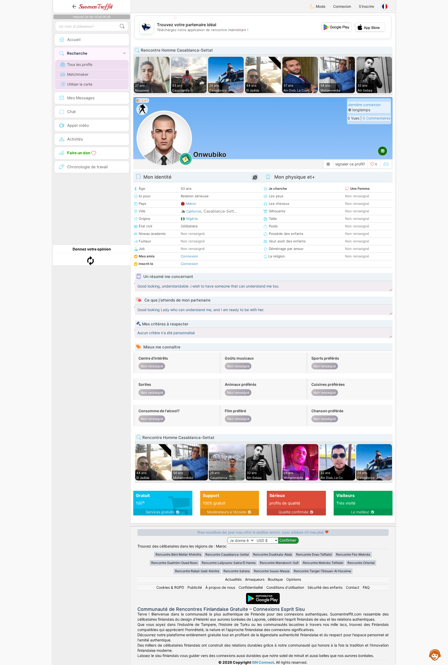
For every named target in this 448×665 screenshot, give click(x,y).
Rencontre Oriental (361, 563)
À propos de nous (220, 587)
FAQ (366, 587)
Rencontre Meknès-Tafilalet (323, 563)
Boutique (275, 579)
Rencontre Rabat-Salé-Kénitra (197, 571)
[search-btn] (122, 26)
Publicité (194, 587)
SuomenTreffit (94, 6)
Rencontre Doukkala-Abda (272, 554)
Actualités (233, 579)
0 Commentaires (376, 118)
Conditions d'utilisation (285, 587)
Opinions (293, 579)
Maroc (191, 203)
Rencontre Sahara (236, 571)
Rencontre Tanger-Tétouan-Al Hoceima (322, 571)
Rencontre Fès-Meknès (353, 554)
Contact (352, 587)
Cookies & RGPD (170, 587)
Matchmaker (77, 74)
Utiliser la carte (79, 84)
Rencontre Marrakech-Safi (279, 563)
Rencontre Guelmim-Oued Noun (174, 563)
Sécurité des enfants (324, 587)
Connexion (342, 6)
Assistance (435, 654)
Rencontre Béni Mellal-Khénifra (178, 554)
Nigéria (192, 218)
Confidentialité (251, 587)
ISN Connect (263, 662)
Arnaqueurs (254, 579)
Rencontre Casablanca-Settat (227, 554)
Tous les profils (79, 64)
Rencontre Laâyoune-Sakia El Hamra (229, 563)
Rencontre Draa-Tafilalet (314, 554)
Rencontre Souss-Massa (272, 571)
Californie (193, 211)
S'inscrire (366, 6)
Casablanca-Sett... (220, 211)
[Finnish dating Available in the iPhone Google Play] (263, 595)
